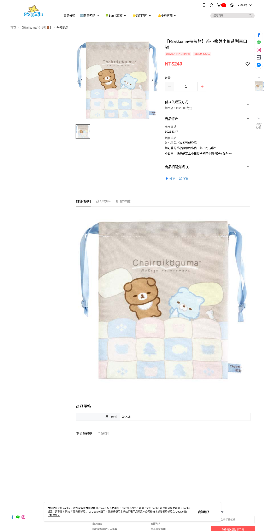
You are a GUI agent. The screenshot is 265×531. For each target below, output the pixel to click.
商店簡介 (97, 524)
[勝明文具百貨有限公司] (33, 11)
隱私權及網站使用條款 (104, 529)
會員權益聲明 (158, 529)
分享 (172, 178)
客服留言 (156, 524)
